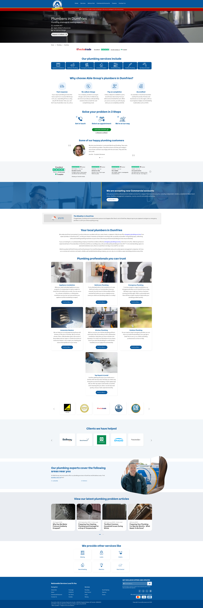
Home (52, 45)
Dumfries (66, 45)
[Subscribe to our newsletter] (149, 583)
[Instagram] (143, 591)
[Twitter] (147, 591)
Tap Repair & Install (101, 375)
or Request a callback (101, 132)
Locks (86, 594)
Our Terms (71, 594)
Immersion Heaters (67, 330)
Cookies (71, 597)
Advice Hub (54, 590)
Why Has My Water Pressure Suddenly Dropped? (60, 526)
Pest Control (88, 592)
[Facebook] (139, 591)
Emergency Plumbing (135, 285)
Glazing (86, 597)
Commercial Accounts (56, 594)
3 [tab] (102, 157)
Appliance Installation (67, 285)
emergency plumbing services (132, 234)
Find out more (112, 199)
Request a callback (58, 34)
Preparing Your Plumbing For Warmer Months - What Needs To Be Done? (140, 526)
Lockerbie (55, 481)
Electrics (104, 592)
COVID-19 (71, 592)
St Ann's (84, 481)
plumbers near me (56, 477)
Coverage (71, 590)
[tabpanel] (101, 150)
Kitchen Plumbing (101, 330)
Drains (103, 594)
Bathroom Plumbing (102, 285)
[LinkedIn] (150, 591)
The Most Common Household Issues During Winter (113, 526)
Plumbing (59, 45)
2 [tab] (103, 534)
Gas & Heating (105, 590)
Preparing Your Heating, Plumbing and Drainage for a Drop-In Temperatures (88, 526)
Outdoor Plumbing (135, 330)
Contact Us (54, 597)
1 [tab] (99, 157)
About (52, 592)
